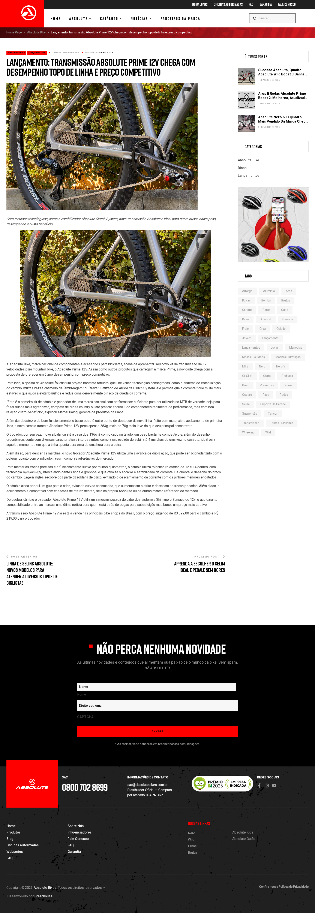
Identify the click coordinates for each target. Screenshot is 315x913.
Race (266, 395)
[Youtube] (274, 785)
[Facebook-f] (259, 785)
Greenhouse (43, 896)
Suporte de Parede (273, 404)
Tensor (273, 413)
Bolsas (246, 300)
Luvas (275, 347)
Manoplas (295, 347)
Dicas (242, 168)
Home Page (14, 32)
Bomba (266, 300)
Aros (289, 291)
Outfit (267, 376)
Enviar (290, 18)
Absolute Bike (36, 32)
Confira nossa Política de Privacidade (284, 886)
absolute (107, 52)
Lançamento (270, 338)
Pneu (245, 385)
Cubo (284, 310)
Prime (288, 385)
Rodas (284, 395)
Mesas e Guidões (253, 357)
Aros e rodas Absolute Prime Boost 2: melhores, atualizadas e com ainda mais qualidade (283, 98)
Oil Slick (247, 376)
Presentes (267, 385)
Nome (81, 694)
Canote (247, 310)
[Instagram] (267, 785)
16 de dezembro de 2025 (66, 52)
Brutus (285, 300)
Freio (245, 329)
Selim (246, 404)
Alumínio (269, 291)
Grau (263, 329)
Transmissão (250, 423)
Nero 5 (280, 366)
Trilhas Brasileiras (281, 423)
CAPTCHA (85, 717)
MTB (245, 366)
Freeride (287, 319)
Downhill (265, 319)
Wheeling (248, 432)
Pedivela (287, 376)
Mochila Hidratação (288, 357)
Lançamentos (36, 52)
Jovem (246, 338)
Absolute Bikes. (45, 887)
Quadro (247, 395)
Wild (268, 432)
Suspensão (249, 413)
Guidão (281, 329)
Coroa (266, 310)
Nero (262, 366)
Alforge (247, 291)
